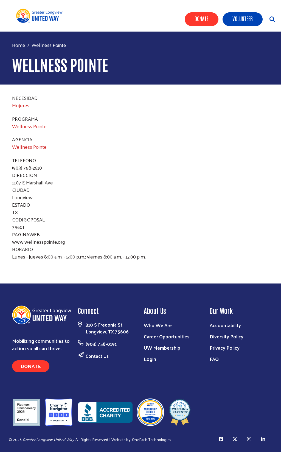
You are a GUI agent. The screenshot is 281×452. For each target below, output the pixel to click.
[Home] (41, 16)
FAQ (214, 359)
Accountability (225, 325)
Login (150, 359)
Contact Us (97, 356)
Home (18, 45)
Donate (202, 18)
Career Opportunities (167, 336)
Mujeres (20, 105)
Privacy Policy (225, 347)
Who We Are (158, 325)
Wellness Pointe (29, 126)
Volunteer (242, 18)
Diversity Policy (226, 336)
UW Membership (162, 347)
